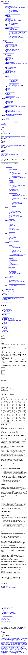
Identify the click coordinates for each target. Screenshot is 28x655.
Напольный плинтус (11, 62)
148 (12, 404)
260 (16, 416)
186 (1, 410)
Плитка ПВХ (9, 58)
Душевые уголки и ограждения (17, 8)
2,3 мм (13, 359)
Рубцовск (7, 649)
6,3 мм (5, 362)
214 (5, 413)
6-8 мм (21, 361)
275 (24, 416)
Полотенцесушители (11, 25)
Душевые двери (13, 10)
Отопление (6, 107)
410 (5, 420)
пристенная (5, 391)
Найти (16, 121)
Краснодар (3, 643)
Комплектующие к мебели (12, 97)
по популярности (5, 425)
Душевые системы (13, 23)
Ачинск (12, 638)
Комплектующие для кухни (16, 85)
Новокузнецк (23, 644)
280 (1, 417)
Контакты (5, 299)
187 (5, 410)
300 (24, 417)
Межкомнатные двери (11, 44)
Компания (5, 610)
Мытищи (7, 644)
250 (5, 416)
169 (16, 407)
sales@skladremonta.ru (6, 621)
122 (16, 401)
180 (12, 408)
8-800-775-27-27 (4, 154)
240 (16, 414)
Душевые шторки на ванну (15, 12)
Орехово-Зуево (12, 647)
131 (9, 403)
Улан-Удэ (11, 651)
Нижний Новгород (15, 644)
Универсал (9, 357)
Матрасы (8, 90)
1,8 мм (3, 359)
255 (12, 416)
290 (12, 417)
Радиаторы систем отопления (13, 111)
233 (5, 414)
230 (1, 414)
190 (16, 410)
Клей (7, 118)
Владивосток (19, 639)
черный (12, 394)
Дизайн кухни (16, 291)
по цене (2, 427)
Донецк (14, 640)
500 (16, 420)
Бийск (2, 639)
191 (20, 410)
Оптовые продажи (15, 298)
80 (2, 400)
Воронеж (8, 640)
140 (1, 404)
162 (20, 405)
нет (7, 397)
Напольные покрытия (8, 53)
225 (24, 413)
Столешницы (12, 81)
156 (5, 405)
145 (9, 404)
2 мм (8, 359)
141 (5, 404)
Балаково (17, 638)
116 (5, 401)
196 (1, 411)
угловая (23, 365)
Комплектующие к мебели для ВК (17, 32)
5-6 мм (16, 361)
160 (12, 405)
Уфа (20, 651)
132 (12, 403)
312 (9, 418)
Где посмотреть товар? (9, 297)
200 (9, 411)
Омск (2, 647)
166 (5, 407)
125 (20, 401)
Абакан (3, 638)
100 (9, 400)
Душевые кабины (10, 6)
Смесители (12, 21)
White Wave (8, 355)
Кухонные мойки (10, 19)
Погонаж (8, 51)
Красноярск (9, 133)
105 (13, 400)
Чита (2, 653)
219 (16, 413)
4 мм (7, 361)
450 (9, 420)
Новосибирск (4, 646)
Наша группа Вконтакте (6, 588)
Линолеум (8, 57)
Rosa (19, 354)
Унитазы (8, 16)
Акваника (15, 355)
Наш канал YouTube (5, 590)
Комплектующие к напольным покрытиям (16, 63)
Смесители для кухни (14, 84)
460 (12, 420)
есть (3, 397)
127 (1, 403)
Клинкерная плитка (11, 72)
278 (1, 421)
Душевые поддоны (13, 11)
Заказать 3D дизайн (8, 291)
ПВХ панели (9, 101)
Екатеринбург (20, 640)
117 (9, 401)
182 (16, 408)
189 (12, 410)
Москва (2, 644)
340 (20, 418)
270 (20, 416)
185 (24, 408)
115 (1, 401)
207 (24, 411)
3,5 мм (2, 361)
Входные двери (10, 42)
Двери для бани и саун (11, 46)
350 (24, 418)
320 (12, 418)
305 (1, 418)
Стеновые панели (7, 98)
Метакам (3, 357)
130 (5, 403)
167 (9, 407)
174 (24, 407)
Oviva (7, 354)
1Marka (10, 352)
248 (24, 420)
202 (12, 411)
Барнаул (22, 638)
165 (1, 407)
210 (1, 413)
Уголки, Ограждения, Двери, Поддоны (15, 7)
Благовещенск (7, 639)
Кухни (10, 77)
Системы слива (13, 29)
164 (24, 405)
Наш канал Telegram (5, 591)
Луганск (19, 643)
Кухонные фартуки (14, 83)
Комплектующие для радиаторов (14, 114)
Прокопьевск (18, 648)
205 (20, 411)
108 (21, 400)
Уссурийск (16, 651)
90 (6, 400)
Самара (13, 649)
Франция (3, 350)
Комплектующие (10, 28)
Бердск (25, 638)
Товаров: (3, 141)
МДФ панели (9, 102)
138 (24, 403)
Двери (5, 40)
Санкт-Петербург (19, 649)
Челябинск (22, 652)
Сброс (2, 635)
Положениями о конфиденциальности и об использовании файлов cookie (13, 630)
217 (12, 413)
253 (9, 416)
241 (20, 414)
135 (16, 403)
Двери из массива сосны (12, 45)
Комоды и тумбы (10, 92)
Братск (12, 639)
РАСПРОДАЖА (7, 119)
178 (9, 408)
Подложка (8, 60)
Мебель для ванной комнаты (13, 14)
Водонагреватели (10, 24)
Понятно (3, 632)
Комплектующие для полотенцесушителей (14, 35)
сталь (8, 389)
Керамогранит (9, 68)
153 (20, 404)
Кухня (7, 76)
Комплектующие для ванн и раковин (18, 31)
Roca (13, 354)
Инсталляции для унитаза (12, 27)
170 (20, 407)
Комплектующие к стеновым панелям (15, 106)
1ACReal (4, 352)
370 (1, 420)
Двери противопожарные (12, 49)
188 (9, 410)
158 (9, 405)
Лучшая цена (5, 344)
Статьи (9, 298)
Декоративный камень (11, 105)
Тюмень (6, 651)
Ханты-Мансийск (10, 652)
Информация (6, 295)
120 (12, 401)
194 (5, 421)
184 (20, 408)
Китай (17, 348)
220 (20, 413)
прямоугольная (15, 365)
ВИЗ (21, 355)
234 (9, 414)
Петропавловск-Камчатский (7, 648)
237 (12, 421)
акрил (3, 389)
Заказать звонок (4, 155)
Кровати (8, 89)
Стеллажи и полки (10, 96)
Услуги (5, 290)
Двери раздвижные (11, 47)
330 (16, 418)
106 (17, 400)
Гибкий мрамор (10, 103)
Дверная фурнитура (11, 50)
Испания (4, 348)
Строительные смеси (8, 115)
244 (24, 414)
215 (9, 413)
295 (20, 417)
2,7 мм (18, 359)
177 (5, 408)
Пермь (22, 647)
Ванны (8, 15)
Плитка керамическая (11, 67)
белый (5, 394)
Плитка (5, 64)
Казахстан (11, 348)
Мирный (25, 643)
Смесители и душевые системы (14, 20)
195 (24, 410)
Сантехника (6, 3)
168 (12, 407)
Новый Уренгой (11, 646)
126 (23, 401)
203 (16, 411)
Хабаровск (3, 652)
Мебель (5, 73)
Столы (8, 94)
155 (1, 405)
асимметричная (6, 365)
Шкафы (8, 88)
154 (24, 404)
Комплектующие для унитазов (16, 33)
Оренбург (6, 647)
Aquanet (16, 352)
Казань (7, 642)
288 (9, 417)
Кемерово (12, 642)
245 (1, 416)
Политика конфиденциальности (8, 587)
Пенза (18, 647)
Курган (14, 643)
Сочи (25, 649)
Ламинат (8, 55)
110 (24, 400)
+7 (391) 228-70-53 (13, 154)
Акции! (5, 293)
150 (16, 404)
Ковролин (8, 59)
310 (5, 418)
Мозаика (8, 70)
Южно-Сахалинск (9, 653)
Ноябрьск (23, 646)
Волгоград (3, 640)
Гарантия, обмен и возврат (10, 613)
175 (1, 408)
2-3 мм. (24, 359)
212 (9, 421)
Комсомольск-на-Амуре (20, 642)
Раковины (8, 18)
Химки (17, 652)
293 (16, 417)
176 (20, 420)
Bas (21, 352)
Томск (2, 651)
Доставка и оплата (7, 294)
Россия (22, 348)
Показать (7, 635)
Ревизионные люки (11, 71)
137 (20, 403)
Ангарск (8, 638)
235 (12, 414)
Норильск (18, 646)
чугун (13, 389)
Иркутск (3, 642)
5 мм (11, 361)
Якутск (16, 653)
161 (16, 405)
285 (5, 417)
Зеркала (8, 93)
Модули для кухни (13, 79)
